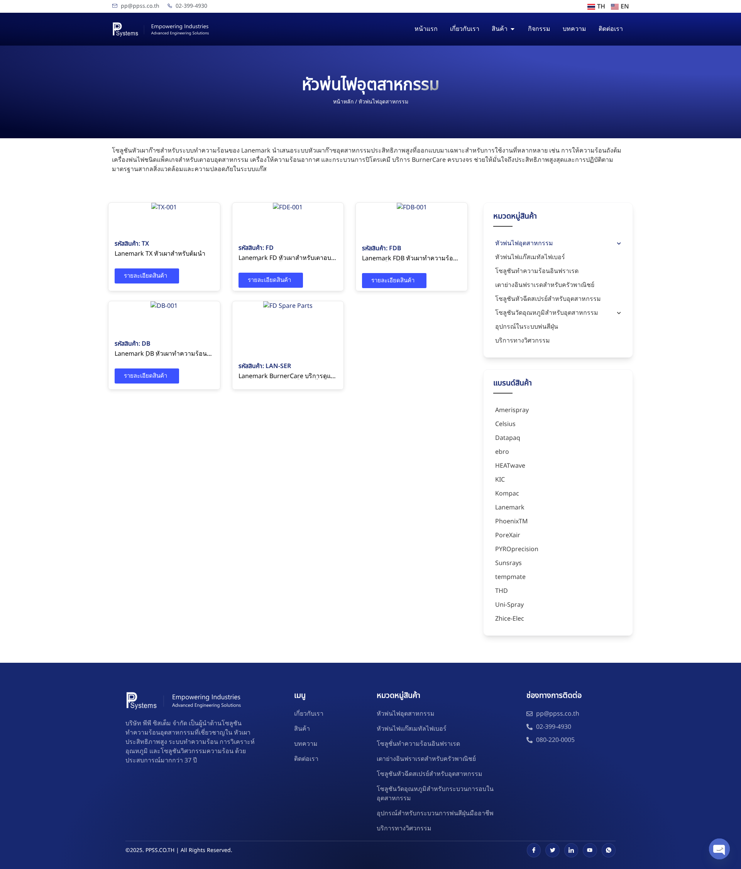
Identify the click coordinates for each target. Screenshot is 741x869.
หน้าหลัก (343, 102)
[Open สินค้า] (512, 29)
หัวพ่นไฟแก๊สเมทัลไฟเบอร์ (530, 257)
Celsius (505, 424)
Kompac (507, 493)
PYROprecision (516, 549)
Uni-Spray (509, 604)
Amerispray (512, 410)
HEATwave (510, 465)
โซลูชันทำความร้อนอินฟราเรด (537, 271)
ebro (502, 452)
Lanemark (153, 209)
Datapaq (507, 438)
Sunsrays (508, 563)
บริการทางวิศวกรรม (522, 340)
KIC (500, 479)
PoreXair (507, 535)
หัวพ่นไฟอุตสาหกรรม (524, 243)
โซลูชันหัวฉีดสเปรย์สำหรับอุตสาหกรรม (548, 299)
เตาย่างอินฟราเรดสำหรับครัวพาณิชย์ (544, 285)
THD (501, 591)
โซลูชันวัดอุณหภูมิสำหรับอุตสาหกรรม (546, 312)
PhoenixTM (511, 521)
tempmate (510, 577)
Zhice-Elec (509, 618)
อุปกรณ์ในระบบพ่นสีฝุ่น (526, 326)
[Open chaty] (719, 848)
